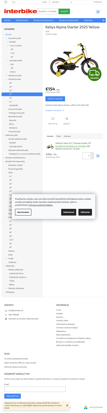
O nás (44, 2)
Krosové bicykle (15, 109)
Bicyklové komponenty (15, 161)
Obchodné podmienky (65, 324)
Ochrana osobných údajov (67, 327)
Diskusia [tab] (67, 136)
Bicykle (9, 34)
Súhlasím (85, 212)
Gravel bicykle (14, 131)
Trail (12, 64)
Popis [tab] (58, 136)
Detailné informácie (53, 110)
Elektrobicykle (12, 135)
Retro (11, 124)
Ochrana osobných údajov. (40, 205)
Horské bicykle (14, 38)
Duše (10, 172)
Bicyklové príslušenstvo (16, 157)
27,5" (13, 53)
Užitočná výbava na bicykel (15, 367)
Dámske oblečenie (16, 288)
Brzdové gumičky (15, 169)
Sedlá (10, 258)
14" (10, 98)
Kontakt (55, 2)
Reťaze (11, 251)
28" (10, 243)
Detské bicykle (14, 79)
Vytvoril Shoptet (96, 407)
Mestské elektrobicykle (18, 150)
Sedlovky (12, 262)
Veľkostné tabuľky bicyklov (67, 345)
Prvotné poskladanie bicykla (16, 359)
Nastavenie (23, 212)
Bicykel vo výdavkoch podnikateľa (70, 342)
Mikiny (11, 284)
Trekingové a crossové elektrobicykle (24, 154)
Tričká (11, 281)
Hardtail (12, 42)
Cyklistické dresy (16, 273)
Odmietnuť (68, 212)
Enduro (13, 72)
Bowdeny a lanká (15, 165)
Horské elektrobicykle (17, 139)
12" (10, 101)
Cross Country (16, 45)
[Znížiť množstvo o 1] (92, 157)
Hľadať (64, 11)
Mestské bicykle (15, 116)
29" (12, 49)
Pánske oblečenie (15, 269)
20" (10, 90)
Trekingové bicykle (16, 113)
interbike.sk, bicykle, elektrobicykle (23, 318)
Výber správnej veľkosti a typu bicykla (20, 363)
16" (10, 94)
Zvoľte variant (55, 99)
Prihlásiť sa (13, 396)
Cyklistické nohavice (17, 277)
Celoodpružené (15, 60)
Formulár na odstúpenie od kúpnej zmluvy (73, 338)
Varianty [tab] (50, 136)
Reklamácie (61, 331)
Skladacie (13, 128)
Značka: (51, 34)
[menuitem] (7, 20)
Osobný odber (62, 320)
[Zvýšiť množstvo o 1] (92, 154)
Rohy (10, 254)
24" (10, 86)
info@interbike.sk (15, 310)
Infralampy (10, 292)
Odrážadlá (13, 105)
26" (12, 57)
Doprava (59, 317)
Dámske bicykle (15, 75)
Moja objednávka (63, 334)
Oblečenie (10, 266)
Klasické (12, 120)
